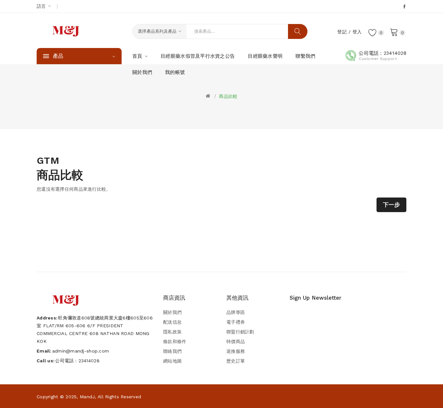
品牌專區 (235, 312)
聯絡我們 (172, 351)
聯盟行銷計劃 (240, 331)
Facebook (404, 6)
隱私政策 (172, 331)
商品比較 (228, 96)
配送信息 (172, 322)
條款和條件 (174, 341)
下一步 (391, 204)
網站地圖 (172, 361)
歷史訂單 (235, 361)
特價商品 (235, 341)
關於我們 (172, 312)
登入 (357, 31)
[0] (394, 32)
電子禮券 (235, 322)
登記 (342, 31)
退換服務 (235, 351)
